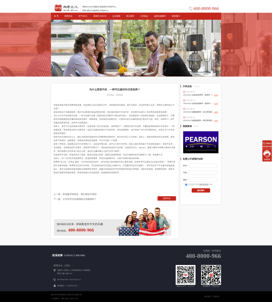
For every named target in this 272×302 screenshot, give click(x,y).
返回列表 (166, 198)
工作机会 (144, 16)
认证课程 (116, 16)
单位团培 (130, 16)
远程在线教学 (160, 16)
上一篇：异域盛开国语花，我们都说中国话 (75, 194)
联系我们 (176, 16)
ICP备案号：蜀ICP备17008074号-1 (65, 298)
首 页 (56, 16)
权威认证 (70, 294)
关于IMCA (82, 16)
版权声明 (54, 294)
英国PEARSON (99, 16)
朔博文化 (68, 16)
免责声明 (78, 294)
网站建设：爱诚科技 (212, 296)
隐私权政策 (204, 184)
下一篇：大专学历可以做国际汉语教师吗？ (75, 199)
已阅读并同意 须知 (200, 184)
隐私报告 (62, 294)
